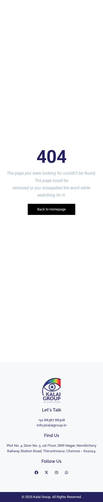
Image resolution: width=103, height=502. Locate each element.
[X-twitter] (46, 472)
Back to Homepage (51, 209)
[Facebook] (36, 472)
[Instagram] (56, 472)
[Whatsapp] (66, 472)
